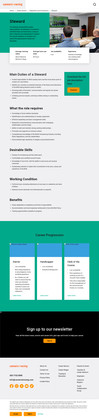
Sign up (49, 341)
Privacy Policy (45, 378)
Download (73, 90)
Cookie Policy (45, 381)
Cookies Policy (24, 409)
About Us (43, 366)
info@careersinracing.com (21, 380)
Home (12, 11)
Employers (80, 376)
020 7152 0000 (16, 375)
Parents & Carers (83, 366)
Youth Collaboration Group (82, 388)
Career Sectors (22, 11)
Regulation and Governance (39, 11)
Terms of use (44, 374)
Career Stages (63, 370)
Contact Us (44, 370)
